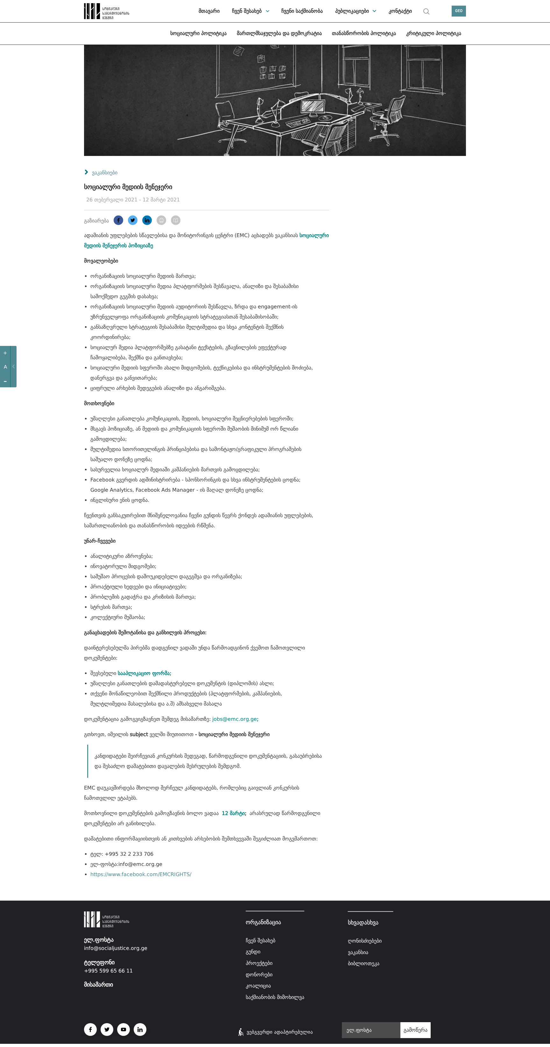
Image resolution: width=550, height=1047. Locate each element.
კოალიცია (258, 986)
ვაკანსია (358, 952)
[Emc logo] (106, 11)
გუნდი (253, 952)
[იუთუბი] (123, 1029)
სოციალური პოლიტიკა (198, 33)
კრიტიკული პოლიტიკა (433, 33)
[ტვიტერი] (133, 220)
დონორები (259, 974)
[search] (427, 11)
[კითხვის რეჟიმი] (175, 220)
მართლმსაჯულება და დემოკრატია (279, 33)
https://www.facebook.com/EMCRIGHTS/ (140, 874)
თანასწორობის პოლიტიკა (364, 33)
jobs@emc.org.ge (234, 719)
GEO (458, 11)
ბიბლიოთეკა (363, 963)
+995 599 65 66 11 (108, 971)
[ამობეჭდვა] (161, 220)
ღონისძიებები (365, 941)
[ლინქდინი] (147, 220)
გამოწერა (415, 1030)
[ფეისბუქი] (118, 220)
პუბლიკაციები (352, 11)
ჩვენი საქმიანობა (302, 11)
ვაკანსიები (104, 173)
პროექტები (259, 963)
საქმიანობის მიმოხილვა (275, 997)
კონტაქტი (400, 11)
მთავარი (209, 11)
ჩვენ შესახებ (247, 11)
